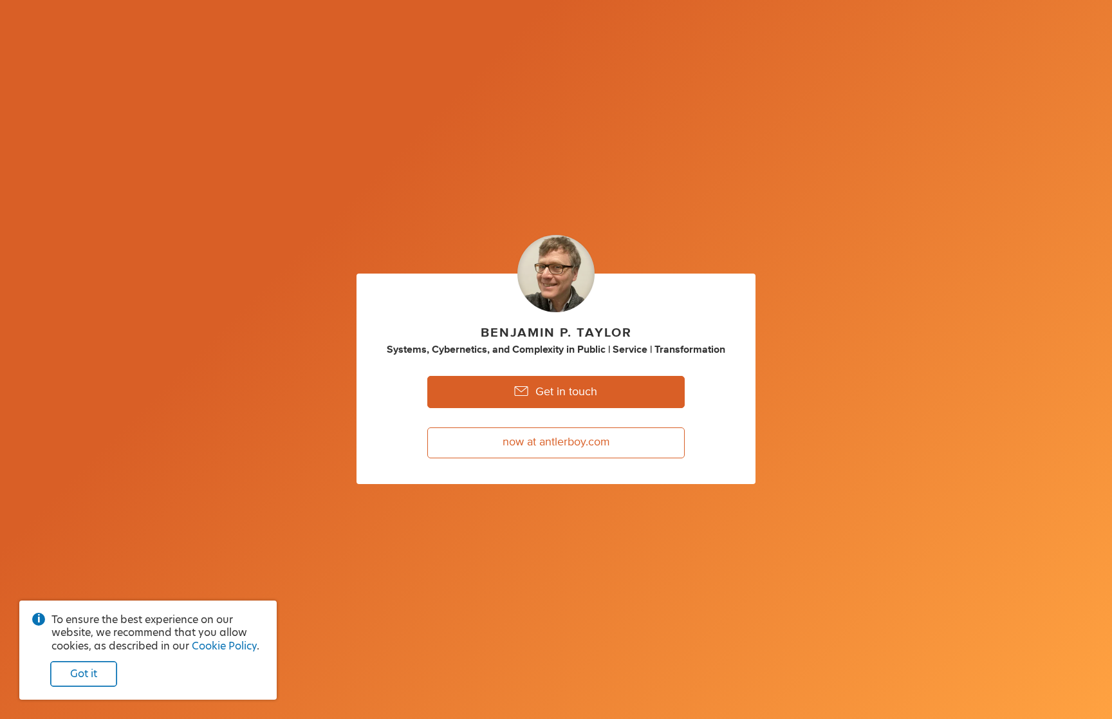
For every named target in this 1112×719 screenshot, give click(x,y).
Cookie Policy (224, 646)
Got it (83, 673)
